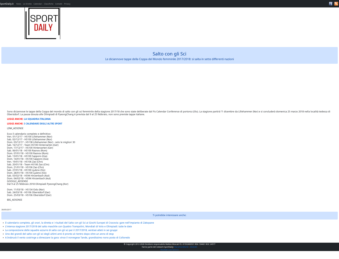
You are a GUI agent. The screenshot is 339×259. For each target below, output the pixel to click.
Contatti (58, 4)
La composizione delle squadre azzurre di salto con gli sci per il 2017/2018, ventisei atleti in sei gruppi (61, 230)
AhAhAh (193, 247)
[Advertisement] (212, 26)
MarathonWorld (181, 247)
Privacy (67, 4)
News (18, 4)
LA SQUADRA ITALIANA (37, 118)
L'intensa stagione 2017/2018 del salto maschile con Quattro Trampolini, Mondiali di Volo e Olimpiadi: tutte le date (68, 226)
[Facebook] (331, 3)
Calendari (38, 4)
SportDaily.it (7, 3)
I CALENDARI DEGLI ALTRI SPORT (43, 123)
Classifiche (48, 4)
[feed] (336, 3)
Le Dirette (27, 4)
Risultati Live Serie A (169, 249)
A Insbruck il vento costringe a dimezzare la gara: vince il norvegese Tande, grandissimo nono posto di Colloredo (67, 237)
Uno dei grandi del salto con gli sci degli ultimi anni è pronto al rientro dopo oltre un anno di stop (59, 233)
